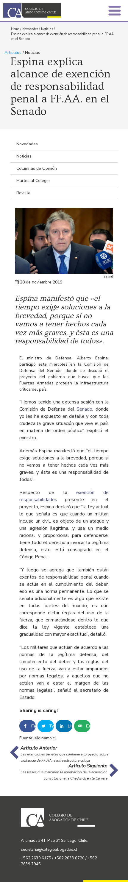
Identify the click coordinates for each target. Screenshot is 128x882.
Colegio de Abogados (35, 10)
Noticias (47, 29)
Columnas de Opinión (36, 168)
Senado (84, 409)
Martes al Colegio (33, 180)
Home (15, 29)
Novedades (30, 29)
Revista (23, 193)
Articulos (12, 52)
